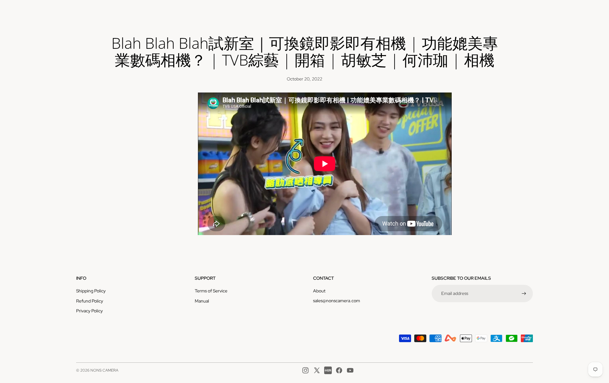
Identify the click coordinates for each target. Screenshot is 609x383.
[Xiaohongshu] (328, 370)
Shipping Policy (91, 291)
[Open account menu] (512, 11)
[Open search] (499, 11)
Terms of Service (211, 291)
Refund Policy (89, 301)
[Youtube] (350, 370)
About (319, 291)
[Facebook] (339, 370)
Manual (202, 301)
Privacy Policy (89, 311)
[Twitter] (317, 370)
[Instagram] (305, 370)
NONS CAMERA (104, 370)
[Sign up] (524, 293)
